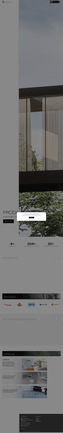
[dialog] (31, 216)
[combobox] (45, 213)
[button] (31, 219)
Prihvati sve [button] (31, 217)
